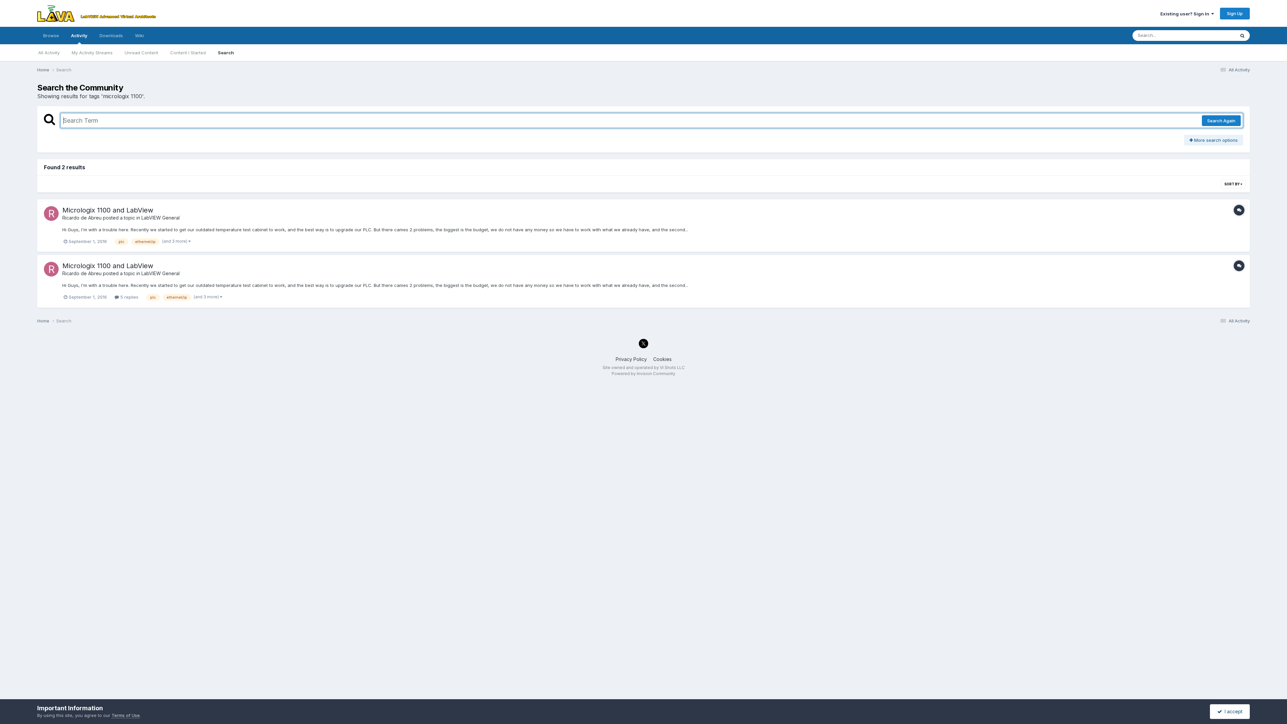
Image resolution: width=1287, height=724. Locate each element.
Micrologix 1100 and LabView (107, 210)
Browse (51, 35)
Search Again (1221, 120)
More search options (1215, 140)
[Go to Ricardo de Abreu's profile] (51, 213)
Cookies (662, 359)
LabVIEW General (160, 218)
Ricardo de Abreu (82, 218)
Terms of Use (126, 715)
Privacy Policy (631, 359)
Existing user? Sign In (1185, 13)
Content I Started (188, 52)
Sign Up (1235, 13)
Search (226, 52)
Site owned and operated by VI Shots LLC (644, 367)
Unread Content (141, 52)
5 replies (128, 297)
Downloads (111, 35)
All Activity (49, 52)
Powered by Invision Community (643, 373)
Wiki (139, 35)
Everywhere (1214, 35)
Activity (79, 35)
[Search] (1242, 35)
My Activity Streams (92, 52)
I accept (1232, 711)
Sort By (1232, 184)
